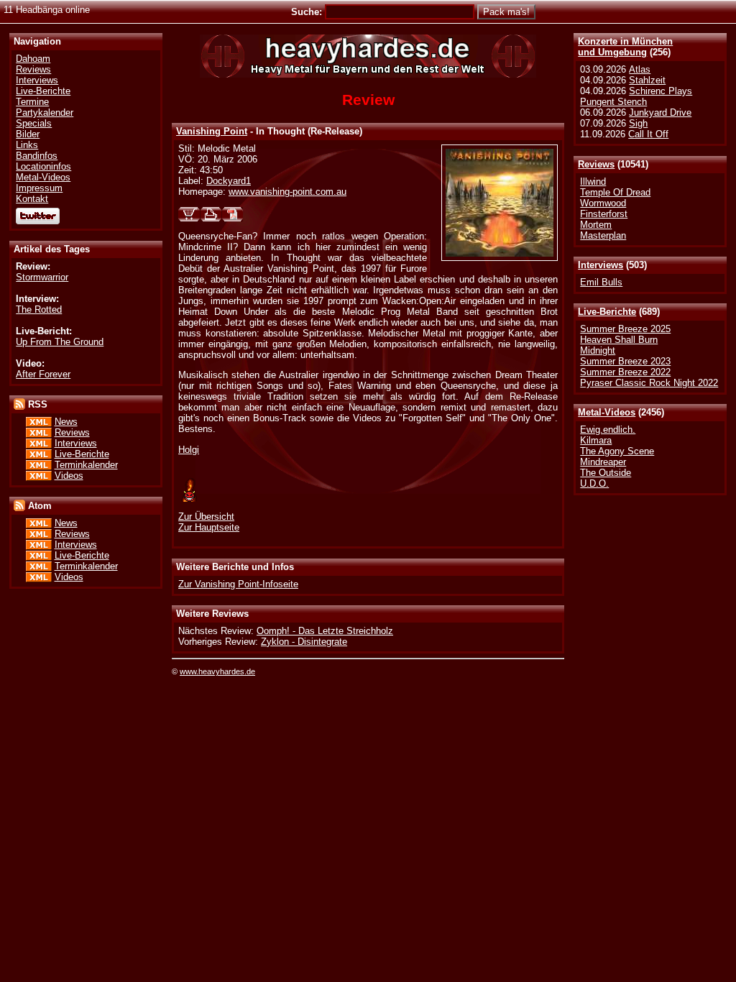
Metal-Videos (606, 412)
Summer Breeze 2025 (625, 328)
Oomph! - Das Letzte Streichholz (325, 630)
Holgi (188, 449)
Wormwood (603, 203)
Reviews (596, 164)
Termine (32, 101)
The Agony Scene (617, 451)
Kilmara (596, 440)
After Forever (43, 374)
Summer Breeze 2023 (625, 361)
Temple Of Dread (615, 192)
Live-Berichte (607, 311)
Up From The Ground (60, 341)
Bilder (28, 134)
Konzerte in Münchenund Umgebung (625, 47)
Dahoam (33, 58)
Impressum (39, 188)
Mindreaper (603, 461)
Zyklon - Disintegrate (304, 641)
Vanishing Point (211, 131)
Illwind (593, 181)
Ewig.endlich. (607, 429)
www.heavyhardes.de (217, 671)
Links (27, 144)
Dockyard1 (228, 180)
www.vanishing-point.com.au (287, 191)
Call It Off (648, 134)
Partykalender (44, 112)
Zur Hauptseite (208, 527)
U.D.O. (594, 483)
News (66, 421)
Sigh (638, 123)
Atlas (639, 69)
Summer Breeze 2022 (625, 372)
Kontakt (32, 198)
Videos (69, 475)
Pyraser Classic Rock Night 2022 (649, 382)
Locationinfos (43, 166)
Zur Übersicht (206, 516)
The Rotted (39, 309)
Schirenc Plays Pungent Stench (636, 96)
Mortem (596, 224)
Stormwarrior (42, 277)
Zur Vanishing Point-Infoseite (238, 584)
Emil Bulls (601, 282)
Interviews (600, 265)
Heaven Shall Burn (619, 339)
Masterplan (603, 235)
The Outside (605, 472)
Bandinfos (37, 155)
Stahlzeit (647, 80)
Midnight (597, 350)
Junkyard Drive (660, 112)
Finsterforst (603, 213)
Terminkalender (86, 464)
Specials (34, 123)
